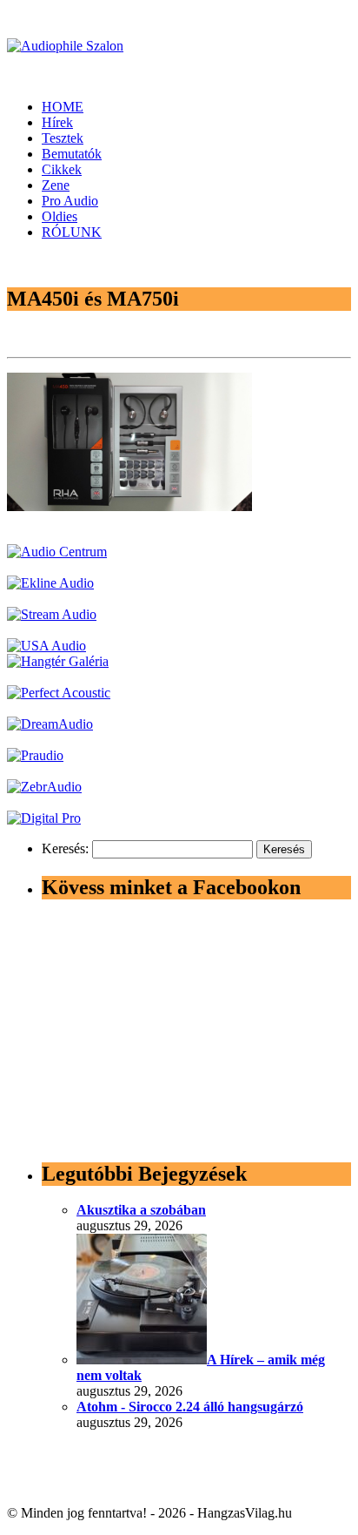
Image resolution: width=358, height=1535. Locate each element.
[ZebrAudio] (44, 786)
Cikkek (62, 169)
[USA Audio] (46, 645)
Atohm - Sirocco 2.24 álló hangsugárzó (189, 1406)
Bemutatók (72, 153)
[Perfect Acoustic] (58, 692)
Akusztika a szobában (141, 1209)
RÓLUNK (72, 232)
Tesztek (62, 138)
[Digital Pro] (44, 818)
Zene (56, 185)
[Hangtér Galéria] (58, 661)
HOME (62, 106)
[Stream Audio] (51, 614)
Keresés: (65, 848)
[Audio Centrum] (57, 551)
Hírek (57, 122)
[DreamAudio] (50, 724)
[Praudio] (35, 755)
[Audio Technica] (50, 583)
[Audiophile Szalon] (65, 45)
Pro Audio (70, 200)
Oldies (59, 216)
